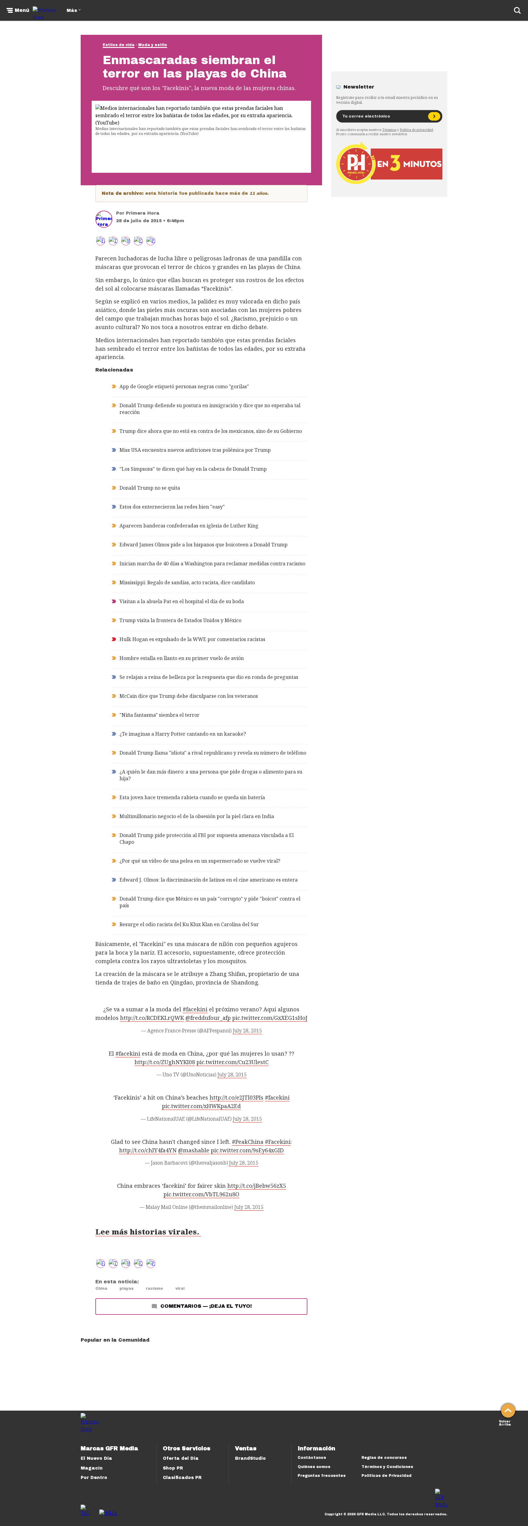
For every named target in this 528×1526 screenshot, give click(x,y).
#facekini (195, 1009)
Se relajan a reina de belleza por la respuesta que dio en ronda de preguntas (208, 677)
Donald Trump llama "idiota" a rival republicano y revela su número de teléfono (212, 752)
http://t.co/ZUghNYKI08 (164, 1062)
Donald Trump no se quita (149, 487)
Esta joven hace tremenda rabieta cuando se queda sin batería (192, 797)
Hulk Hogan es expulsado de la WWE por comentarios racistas (192, 639)
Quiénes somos (314, 1467)
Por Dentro (94, 1477)
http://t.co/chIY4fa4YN (148, 1150)
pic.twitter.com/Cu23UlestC (232, 1062)
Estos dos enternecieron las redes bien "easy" (172, 506)
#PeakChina (247, 1141)
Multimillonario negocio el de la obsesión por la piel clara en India (196, 816)
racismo (154, 1288)
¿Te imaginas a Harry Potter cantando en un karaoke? (182, 733)
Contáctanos (312, 1457)
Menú (22, 10)
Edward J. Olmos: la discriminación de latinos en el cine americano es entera (208, 879)
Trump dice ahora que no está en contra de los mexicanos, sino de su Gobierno (210, 431)
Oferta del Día (181, 1458)
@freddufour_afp (208, 1017)
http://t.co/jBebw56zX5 (256, 1185)
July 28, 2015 (247, 1030)
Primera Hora (143, 213)
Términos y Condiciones (387, 1467)
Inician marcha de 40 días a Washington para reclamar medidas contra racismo (212, 563)
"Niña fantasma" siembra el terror (159, 715)
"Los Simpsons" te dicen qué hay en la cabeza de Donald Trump (193, 469)
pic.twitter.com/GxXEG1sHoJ (269, 1017)
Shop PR (173, 1468)
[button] (113, 241)
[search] (517, 10)
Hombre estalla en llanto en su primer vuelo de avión (181, 658)
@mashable (193, 1150)
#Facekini (278, 1141)
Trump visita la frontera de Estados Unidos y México (180, 620)
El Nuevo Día (96, 1458)
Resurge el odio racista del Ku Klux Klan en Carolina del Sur (189, 924)
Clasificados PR (182, 1477)
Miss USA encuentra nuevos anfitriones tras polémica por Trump (195, 450)
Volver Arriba (505, 1422)
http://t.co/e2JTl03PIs (236, 1097)
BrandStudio (250, 1458)
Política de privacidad (416, 130)
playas (126, 1288)
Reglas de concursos (384, 1457)
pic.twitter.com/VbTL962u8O (201, 1194)
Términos (389, 130)
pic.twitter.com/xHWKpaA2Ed (201, 1106)
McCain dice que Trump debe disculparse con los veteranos (188, 696)
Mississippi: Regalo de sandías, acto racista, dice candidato (187, 582)
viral (180, 1288)
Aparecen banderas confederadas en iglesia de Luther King (188, 525)
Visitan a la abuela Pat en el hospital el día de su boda (181, 601)
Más (72, 10)
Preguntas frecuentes (322, 1475)
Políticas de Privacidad (386, 1475)
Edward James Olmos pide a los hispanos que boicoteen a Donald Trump (203, 544)
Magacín (92, 1468)
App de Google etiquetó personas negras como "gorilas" (184, 386)
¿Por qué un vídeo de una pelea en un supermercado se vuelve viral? (199, 860)
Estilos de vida (118, 45)
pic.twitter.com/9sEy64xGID (247, 1150)
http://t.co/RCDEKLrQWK (152, 1017)
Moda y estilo (152, 45)
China (101, 1288)
